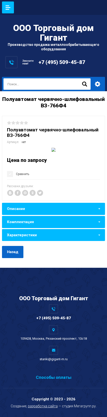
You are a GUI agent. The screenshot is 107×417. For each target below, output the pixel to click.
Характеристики (22, 235)
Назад (12, 252)
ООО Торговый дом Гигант (53, 33)
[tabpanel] (53, 150)
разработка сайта (43, 406)
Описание (16, 209)
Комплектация (20, 222)
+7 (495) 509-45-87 (62, 62)
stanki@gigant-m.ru (54, 359)
